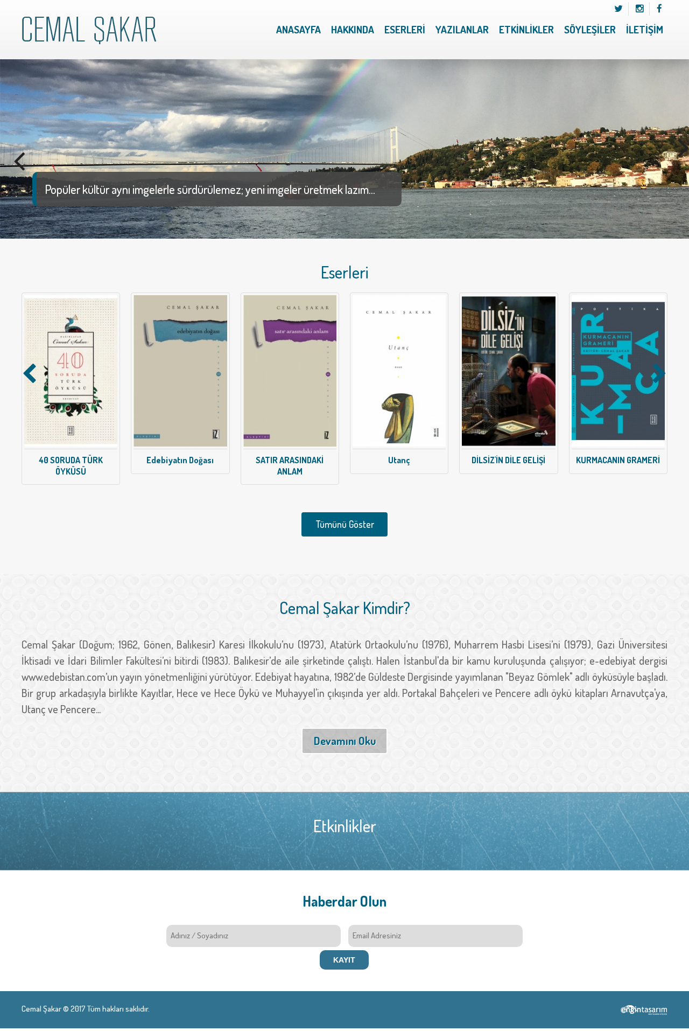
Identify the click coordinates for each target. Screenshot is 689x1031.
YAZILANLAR (462, 29)
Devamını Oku (345, 741)
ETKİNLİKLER (526, 29)
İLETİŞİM (644, 29)
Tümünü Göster (344, 524)
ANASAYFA (298, 29)
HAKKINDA (352, 29)
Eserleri (344, 272)
